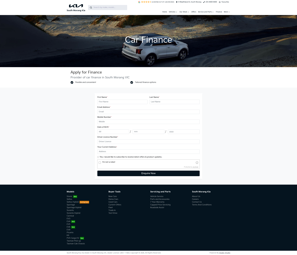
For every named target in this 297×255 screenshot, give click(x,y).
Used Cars (112, 202)
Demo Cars (113, 199)
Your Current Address (107, 147)
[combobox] (107, 7)
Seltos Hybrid (73, 202)
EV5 (68, 224)
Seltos (69, 199)
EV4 (68, 221)
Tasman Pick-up (74, 241)
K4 (68, 235)
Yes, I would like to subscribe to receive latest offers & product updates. (131, 157)
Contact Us (197, 202)
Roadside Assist (157, 208)
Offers (193, 12)
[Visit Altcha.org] (197, 162)
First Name (102, 97)
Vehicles (172, 12)
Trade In (112, 210)
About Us (196, 196)
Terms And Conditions (202, 205)
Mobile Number (104, 117)
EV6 (68, 227)
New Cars (112, 196)
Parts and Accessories (159, 199)
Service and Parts (205, 12)
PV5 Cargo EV (73, 238)
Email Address (103, 107)
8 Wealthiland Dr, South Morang (189, 2)
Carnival (70, 216)
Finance (219, 12)
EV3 (68, 219)
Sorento (70, 210)
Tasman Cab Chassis (76, 244)
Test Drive (112, 213)
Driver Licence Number (107, 137)
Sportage (71, 205)
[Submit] (91, 7)
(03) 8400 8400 (211, 2)
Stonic (69, 196)
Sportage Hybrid (74, 208)
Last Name (154, 97)
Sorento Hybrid (73, 213)
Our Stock (183, 12)
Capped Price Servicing (160, 205)
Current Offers (114, 205)
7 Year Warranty (157, 202)
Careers (195, 199)
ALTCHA (195, 167)
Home (164, 12)
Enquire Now (148, 173)
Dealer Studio (224, 253)
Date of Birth (103, 127)
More (226, 12)
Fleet (110, 208)
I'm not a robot (108, 162)
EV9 (68, 230)
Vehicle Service (156, 196)
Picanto (70, 233)
